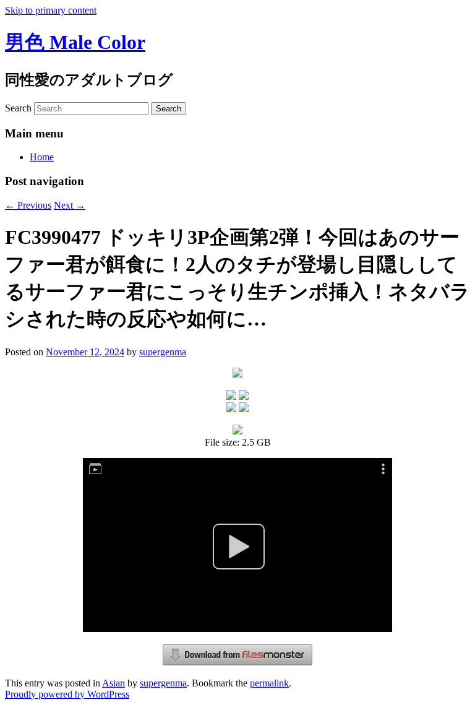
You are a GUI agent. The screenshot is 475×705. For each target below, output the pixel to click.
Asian (113, 683)
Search (18, 108)
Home (42, 157)
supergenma (162, 352)
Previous (28, 205)
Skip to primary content (50, 10)
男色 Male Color (75, 42)
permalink (269, 683)
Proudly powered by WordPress (67, 694)
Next (69, 205)
